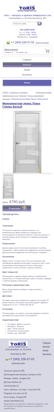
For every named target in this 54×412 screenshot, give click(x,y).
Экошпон (6, 99)
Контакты (27, 75)
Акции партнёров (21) (14, 401)
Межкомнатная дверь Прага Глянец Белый (21, 105)
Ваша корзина (11, 49)
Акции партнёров (35, 96)
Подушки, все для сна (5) (15, 393)
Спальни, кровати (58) (14, 371)
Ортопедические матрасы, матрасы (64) (22, 375)
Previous (7, 185)
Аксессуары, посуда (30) (15, 397)
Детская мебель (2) (12, 382)
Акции (27, 69)
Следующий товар (44, 93)
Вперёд (47, 140)
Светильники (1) (11, 386)
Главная (27, 59)
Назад (6, 140)
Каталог (27, 65)
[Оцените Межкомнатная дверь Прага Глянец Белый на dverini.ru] (27, 141)
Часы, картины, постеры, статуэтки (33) (22, 389)
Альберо (5, 219)
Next (49, 185)
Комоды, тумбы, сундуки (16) (17, 378)
